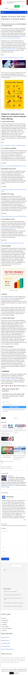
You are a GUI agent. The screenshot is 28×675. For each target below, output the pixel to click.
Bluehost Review (5, 637)
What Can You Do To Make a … (11, 591)
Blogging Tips (5, 620)
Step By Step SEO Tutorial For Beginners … (14, 606)
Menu (3, 12)
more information (5, 411)
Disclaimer (4, 624)
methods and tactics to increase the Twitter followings (13, 37)
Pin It (15, 418)
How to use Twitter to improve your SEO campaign (13, 145)
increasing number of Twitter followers (10, 378)
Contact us (4, 630)
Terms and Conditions (7, 628)
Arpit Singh (16, 21)
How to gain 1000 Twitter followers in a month (12, 57)
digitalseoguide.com (10, 485)
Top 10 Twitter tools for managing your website (12, 243)
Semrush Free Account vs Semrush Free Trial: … (13, 599)
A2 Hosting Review (5, 646)
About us (4, 487)
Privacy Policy (5, 626)
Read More (16, 673)
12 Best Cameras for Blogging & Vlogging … (14, 602)
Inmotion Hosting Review (7, 649)
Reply (25, 519)
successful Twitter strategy (9, 48)
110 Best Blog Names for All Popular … (13, 594)
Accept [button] (11, 673)
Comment (3, 528)
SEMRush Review (5, 640)
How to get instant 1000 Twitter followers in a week (13, 166)
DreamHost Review (5, 643)
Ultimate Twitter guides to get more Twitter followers (13, 216)
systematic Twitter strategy (9, 298)
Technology (4, 622)
